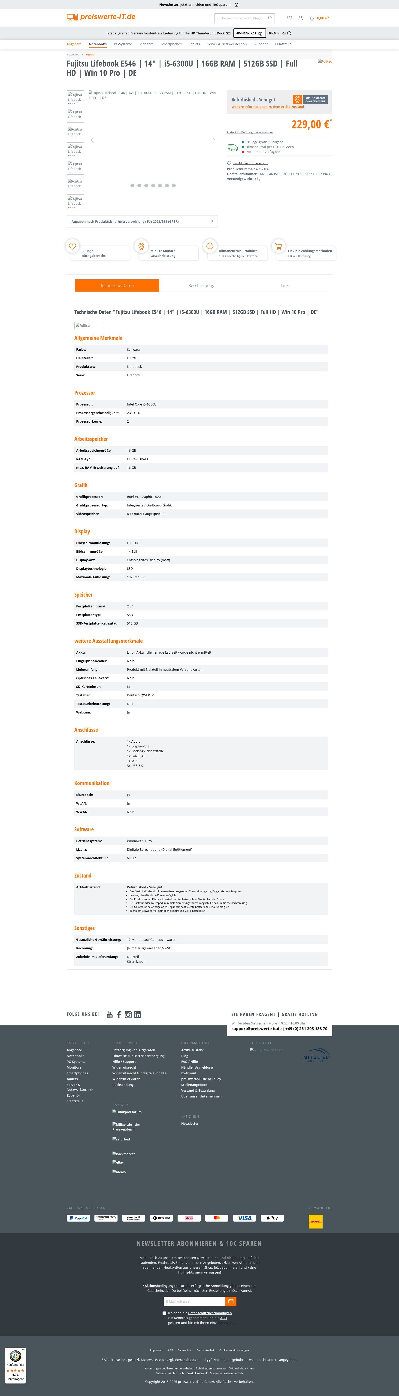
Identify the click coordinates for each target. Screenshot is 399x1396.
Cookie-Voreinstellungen (234, 1350)
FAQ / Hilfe (189, 1061)
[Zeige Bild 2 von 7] (139, 185)
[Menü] (23, 1350)
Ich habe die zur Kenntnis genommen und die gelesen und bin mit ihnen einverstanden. (200, 1318)
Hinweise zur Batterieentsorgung (138, 1056)
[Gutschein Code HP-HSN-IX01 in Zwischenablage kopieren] (260, 33)
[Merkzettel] (289, 18)
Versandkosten (187, 1359)
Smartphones (77, 1073)
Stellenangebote (194, 1084)
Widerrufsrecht (124, 1067)
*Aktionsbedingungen (160, 1285)
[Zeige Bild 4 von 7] (153, 185)
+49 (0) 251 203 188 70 (306, 1028)
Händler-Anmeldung (197, 1067)
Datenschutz (185, 1350)
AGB (223, 1318)
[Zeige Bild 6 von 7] (167, 185)
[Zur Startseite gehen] (101, 17)
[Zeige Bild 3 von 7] (146, 185)
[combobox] (239, 18)
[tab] (117, 285)
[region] (142, 151)
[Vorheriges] (92, 140)
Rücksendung (123, 1084)
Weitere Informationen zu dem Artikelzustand (268, 106)
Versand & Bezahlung (198, 1090)
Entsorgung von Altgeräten (133, 1050)
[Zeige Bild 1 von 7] (132, 185)
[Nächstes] (214, 140)
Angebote (74, 1050)
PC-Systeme (76, 1061)
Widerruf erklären (126, 1079)
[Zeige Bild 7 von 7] (174, 185)
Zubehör (73, 1095)
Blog (184, 1056)
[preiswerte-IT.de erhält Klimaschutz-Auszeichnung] (316, 1221)
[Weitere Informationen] (236, 4)
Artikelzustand (192, 1050)
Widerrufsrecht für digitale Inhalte (139, 1073)
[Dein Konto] (300, 18)
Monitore (74, 1067)
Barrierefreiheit (206, 1350)
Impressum (156, 1350)
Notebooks (75, 1056)
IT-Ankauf (188, 1073)
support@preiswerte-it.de (257, 1028)
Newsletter (190, 1123)
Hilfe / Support (124, 1061)
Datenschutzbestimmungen (210, 1313)
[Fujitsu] (325, 70)
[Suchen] (269, 18)
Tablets (72, 1079)
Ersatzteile (75, 1101)
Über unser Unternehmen (201, 1096)
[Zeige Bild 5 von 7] (160, 185)
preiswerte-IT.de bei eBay (201, 1079)
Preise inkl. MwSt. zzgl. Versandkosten (250, 132)
